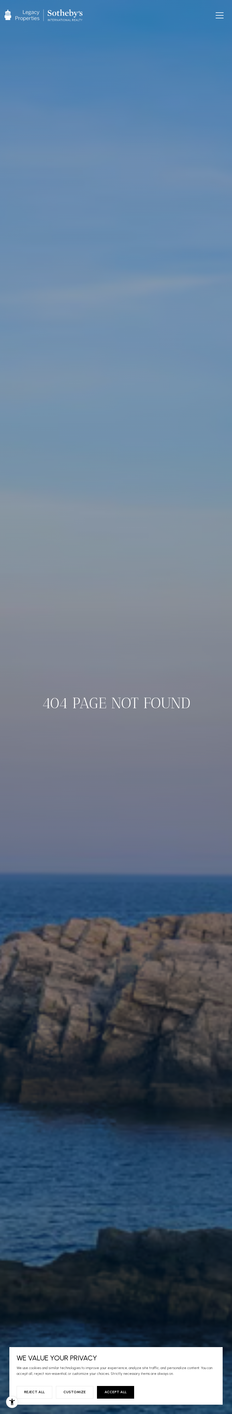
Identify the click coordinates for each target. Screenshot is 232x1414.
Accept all (116, 1392)
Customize (74, 1392)
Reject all (34, 1392)
